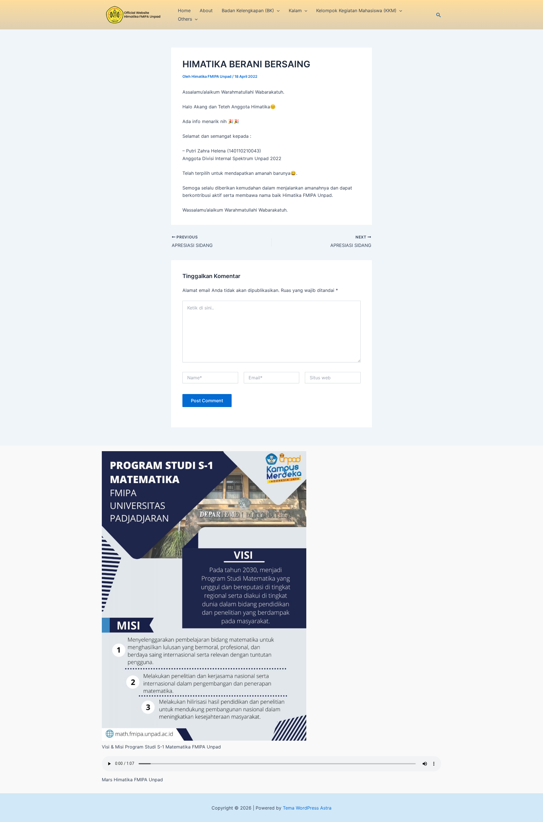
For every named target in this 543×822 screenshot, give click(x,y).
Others (185, 19)
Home (184, 10)
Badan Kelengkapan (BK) (248, 10)
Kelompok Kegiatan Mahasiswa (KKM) (356, 10)
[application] (277, 10)
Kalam (295, 10)
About (206, 10)
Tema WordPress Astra (307, 808)
